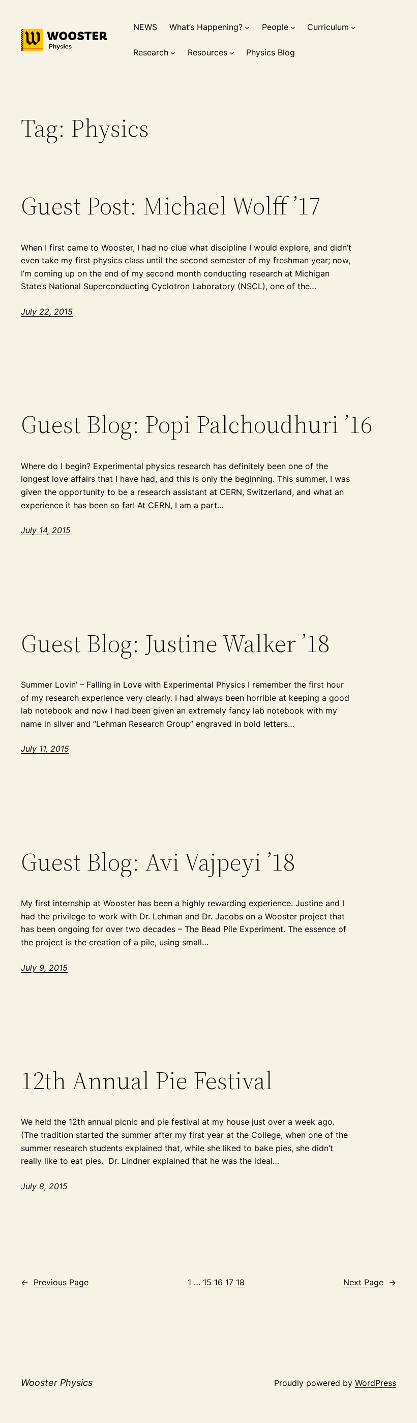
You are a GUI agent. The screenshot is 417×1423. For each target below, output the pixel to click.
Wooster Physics (57, 1382)
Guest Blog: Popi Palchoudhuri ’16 (196, 424)
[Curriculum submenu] (353, 27)
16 (218, 1282)
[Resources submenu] (231, 52)
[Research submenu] (172, 52)
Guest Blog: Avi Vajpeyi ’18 (158, 862)
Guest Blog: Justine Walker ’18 (175, 643)
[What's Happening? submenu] (247, 27)
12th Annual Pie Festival (147, 1080)
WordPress (375, 1383)
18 (240, 1282)
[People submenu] (292, 27)
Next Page (369, 1282)
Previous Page (54, 1282)
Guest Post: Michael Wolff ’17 (171, 206)
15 (207, 1282)
